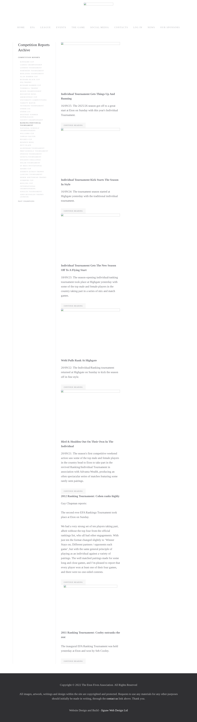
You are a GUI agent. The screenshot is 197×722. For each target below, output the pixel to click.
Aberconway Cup (28, 97)
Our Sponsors (170, 27)
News (151, 27)
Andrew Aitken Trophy (32, 171)
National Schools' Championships (30, 129)
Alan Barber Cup (29, 76)
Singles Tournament (31, 191)
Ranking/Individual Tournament (30, 124)
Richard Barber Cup (30, 85)
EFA (32, 27)
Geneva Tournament (30, 157)
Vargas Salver (28, 136)
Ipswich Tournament (31, 154)
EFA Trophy (26, 82)
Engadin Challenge (30, 160)
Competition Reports (29, 57)
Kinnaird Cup (27, 62)
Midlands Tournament (32, 73)
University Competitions (33, 100)
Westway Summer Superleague (29, 116)
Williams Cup (27, 133)
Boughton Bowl (28, 94)
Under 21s (25, 111)
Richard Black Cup (30, 79)
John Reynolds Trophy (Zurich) (32, 196)
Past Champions (26, 201)
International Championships (28, 187)
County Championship (31, 120)
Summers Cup (27, 180)
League (45, 27)
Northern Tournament (32, 70)
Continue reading (73, 125)
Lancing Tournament (31, 174)
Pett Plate (25, 145)
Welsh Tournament (30, 163)
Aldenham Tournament (32, 148)
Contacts (121, 27)
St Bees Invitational (31, 166)
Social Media (99, 27)
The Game (78, 27)
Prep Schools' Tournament (34, 151)
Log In (137, 27)
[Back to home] (98, 11)
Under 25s (25, 109)
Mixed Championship (30, 91)
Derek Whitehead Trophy (33, 177)
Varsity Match (28, 103)
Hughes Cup (26, 139)
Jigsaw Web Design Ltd (114, 710)
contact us (112, 698)
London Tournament (31, 68)
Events (61, 27)
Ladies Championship (31, 65)
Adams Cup (25, 168)
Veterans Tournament (32, 106)
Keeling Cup (26, 183)
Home (21, 27)
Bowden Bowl (27, 142)
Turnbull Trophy (29, 88)
